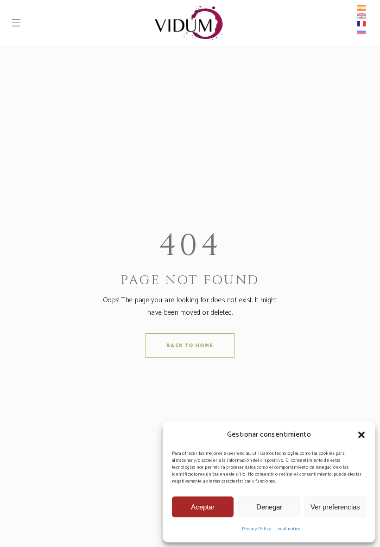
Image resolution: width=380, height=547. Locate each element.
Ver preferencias (335, 507)
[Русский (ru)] (362, 31)
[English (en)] (361, 16)
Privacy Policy (256, 529)
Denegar (269, 507)
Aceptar (203, 507)
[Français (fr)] (361, 23)
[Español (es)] (361, 8)
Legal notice (287, 529)
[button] (361, 434)
